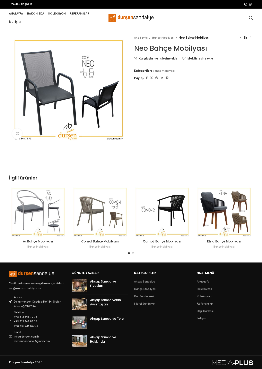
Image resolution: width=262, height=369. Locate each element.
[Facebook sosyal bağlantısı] (147, 78)
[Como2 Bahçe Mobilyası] (162, 211)
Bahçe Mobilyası (163, 37)
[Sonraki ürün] (250, 37)
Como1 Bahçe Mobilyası (100, 241)
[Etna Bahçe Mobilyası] (224, 211)
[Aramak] (251, 18)
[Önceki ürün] (240, 37)
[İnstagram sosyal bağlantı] (245, 4)
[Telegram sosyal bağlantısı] (167, 78)
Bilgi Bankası (205, 311)
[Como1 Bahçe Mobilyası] (100, 211)
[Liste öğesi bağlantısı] (37, 319)
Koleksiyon (204, 296)
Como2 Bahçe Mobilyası (162, 241)
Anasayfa (203, 281)
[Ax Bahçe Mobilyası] (38, 211)
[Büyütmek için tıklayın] (17, 133)
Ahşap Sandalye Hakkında (103, 339)
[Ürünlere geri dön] (245, 37)
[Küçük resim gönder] (79, 285)
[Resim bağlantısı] (31, 273)
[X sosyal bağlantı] (151, 78)
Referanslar (205, 303)
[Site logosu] (131, 17)
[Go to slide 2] (133, 253)
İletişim (201, 318)
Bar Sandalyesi (144, 296)
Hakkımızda (204, 289)
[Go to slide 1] (129, 253)
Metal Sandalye (144, 303)
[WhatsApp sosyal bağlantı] (250, 4)
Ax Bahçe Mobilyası (38, 241)
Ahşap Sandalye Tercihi (108, 318)
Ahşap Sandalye (144, 281)
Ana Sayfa (141, 37)
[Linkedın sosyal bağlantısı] (161, 78)
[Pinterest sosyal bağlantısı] (156, 78)
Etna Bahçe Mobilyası (224, 241)
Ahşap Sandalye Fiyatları (103, 283)
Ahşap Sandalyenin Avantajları (105, 302)
